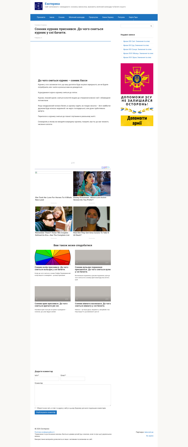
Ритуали (121, 17)
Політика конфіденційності (45, 432)
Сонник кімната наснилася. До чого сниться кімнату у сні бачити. (93, 304)
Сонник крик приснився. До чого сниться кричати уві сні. (51, 304)
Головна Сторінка (41, 25)
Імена (52, 17)
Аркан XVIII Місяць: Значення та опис (138, 53)
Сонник (62, 17)
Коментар (39, 383)
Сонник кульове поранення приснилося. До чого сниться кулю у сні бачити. (93, 269)
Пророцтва (93, 17)
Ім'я (37, 375)
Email (63, 375)
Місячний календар (77, 17)
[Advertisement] (74, 60)
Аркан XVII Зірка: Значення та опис (137, 57)
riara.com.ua (148, 432)
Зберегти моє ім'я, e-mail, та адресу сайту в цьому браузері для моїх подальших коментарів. (71, 408)
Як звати (149, 436)
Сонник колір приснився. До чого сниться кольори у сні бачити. (51, 268)
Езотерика (52, 4)
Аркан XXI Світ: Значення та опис (136, 41)
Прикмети (41, 17)
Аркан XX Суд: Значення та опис (136, 45)
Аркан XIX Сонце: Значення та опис (137, 49)
